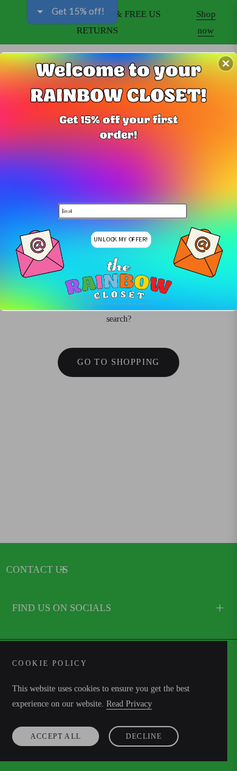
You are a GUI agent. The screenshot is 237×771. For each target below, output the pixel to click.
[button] (226, 63)
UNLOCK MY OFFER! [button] (121, 239)
